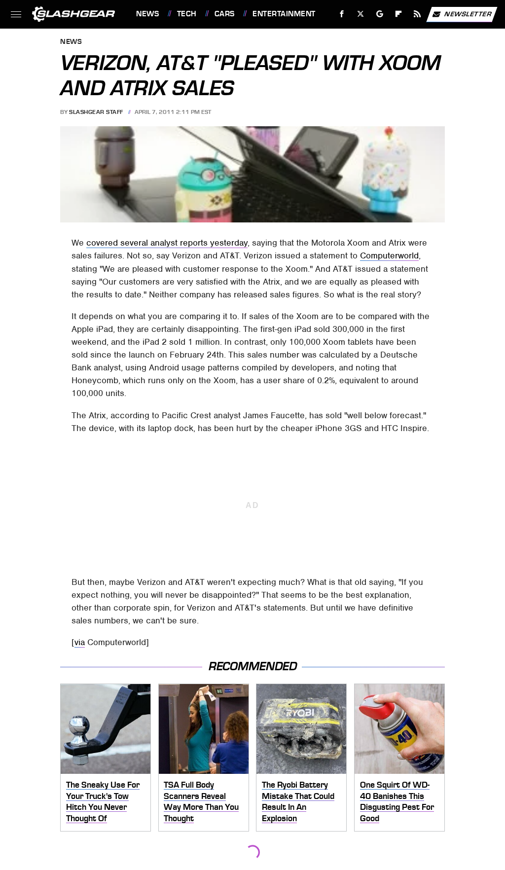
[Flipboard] (399, 14)
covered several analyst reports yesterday (167, 242)
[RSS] (417, 14)
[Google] (380, 14)
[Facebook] (342, 14)
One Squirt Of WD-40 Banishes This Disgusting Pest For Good (397, 801)
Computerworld (389, 255)
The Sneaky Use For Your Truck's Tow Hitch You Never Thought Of (103, 801)
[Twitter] (361, 14)
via (79, 642)
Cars (225, 13)
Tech (187, 13)
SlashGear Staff (96, 112)
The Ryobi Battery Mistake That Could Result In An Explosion (298, 801)
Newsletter (468, 13)
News (147, 13)
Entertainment (283, 13)
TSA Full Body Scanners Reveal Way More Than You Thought (201, 801)
